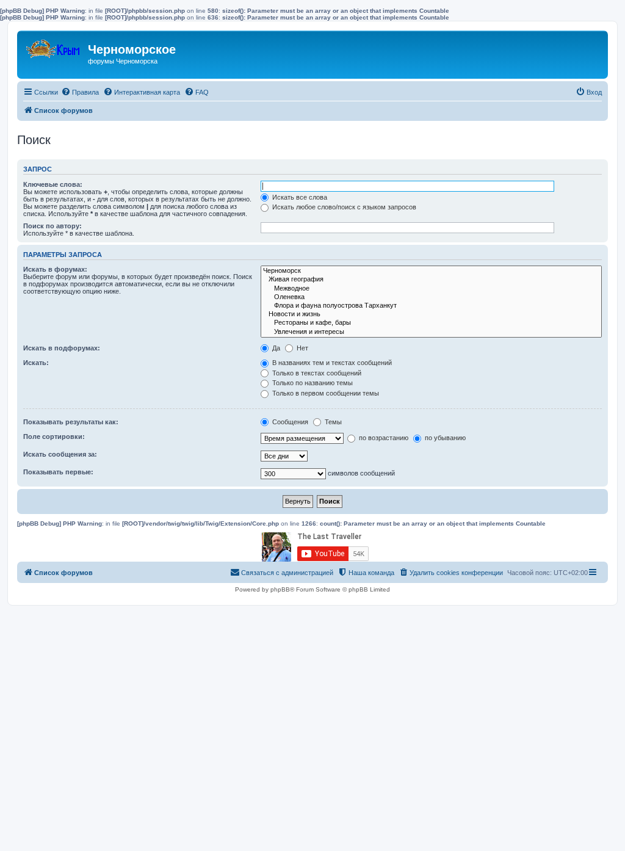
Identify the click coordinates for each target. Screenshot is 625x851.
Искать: (36, 362)
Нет (301, 348)
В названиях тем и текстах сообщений (331, 362)
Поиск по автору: (52, 226)
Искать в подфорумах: (61, 348)
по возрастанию (382, 437)
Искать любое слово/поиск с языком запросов (343, 207)
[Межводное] (431, 288)
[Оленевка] (431, 297)
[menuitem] (80, 92)
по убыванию (444, 437)
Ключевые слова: (52, 184)
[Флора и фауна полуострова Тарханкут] (431, 306)
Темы (332, 422)
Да (275, 348)
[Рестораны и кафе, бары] (431, 323)
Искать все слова (298, 197)
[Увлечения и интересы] (431, 332)
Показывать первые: (58, 472)
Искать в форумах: (55, 269)
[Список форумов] (54, 46)
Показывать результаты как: (70, 422)
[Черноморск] (431, 271)
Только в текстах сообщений (315, 373)
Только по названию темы (311, 382)
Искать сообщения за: (60, 454)
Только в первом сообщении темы (324, 393)
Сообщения (289, 422)
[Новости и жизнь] (431, 314)
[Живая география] (431, 279)
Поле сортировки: (54, 436)
